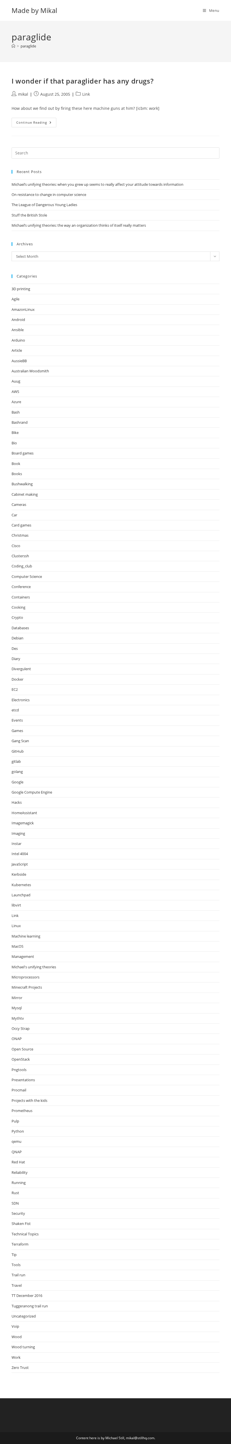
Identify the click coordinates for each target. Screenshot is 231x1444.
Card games (21, 525)
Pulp (15, 1121)
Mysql (17, 1007)
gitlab (16, 761)
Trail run (18, 1274)
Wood (17, 1336)
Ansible (18, 329)
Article (17, 350)
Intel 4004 (20, 853)
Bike (15, 432)
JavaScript (20, 864)
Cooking (18, 607)
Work (16, 1357)
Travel (17, 1285)
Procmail (19, 1090)
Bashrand (20, 422)
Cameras (19, 504)
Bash (16, 412)
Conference (21, 586)
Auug (16, 381)
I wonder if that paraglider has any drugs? (83, 81)
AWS (15, 391)
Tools (16, 1264)
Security (18, 1213)
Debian (17, 638)
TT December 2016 (27, 1295)
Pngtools (19, 1069)
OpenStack (21, 1059)
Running (19, 1182)
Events (17, 720)
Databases (20, 627)
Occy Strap (21, 1028)
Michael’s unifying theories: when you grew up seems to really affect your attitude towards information (97, 184)
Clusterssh (20, 555)
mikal (23, 94)
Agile (15, 299)
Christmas (20, 535)
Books (17, 473)
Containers (21, 597)
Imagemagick (23, 822)
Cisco (16, 545)
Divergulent (21, 668)
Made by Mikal (34, 10)
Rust (15, 1192)
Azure (16, 401)
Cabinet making (25, 494)
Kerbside (19, 874)
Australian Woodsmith (30, 370)
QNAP (17, 1151)
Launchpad (21, 894)
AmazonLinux (23, 309)
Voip (15, 1326)
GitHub (18, 751)
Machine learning (26, 936)
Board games (23, 453)
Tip (14, 1254)
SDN (15, 1203)
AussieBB (19, 360)
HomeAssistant (24, 812)
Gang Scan (20, 740)
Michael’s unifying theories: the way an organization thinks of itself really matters (79, 225)
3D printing (21, 288)
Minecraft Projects (27, 987)
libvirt (16, 905)
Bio (14, 442)
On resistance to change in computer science (49, 194)
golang (17, 771)
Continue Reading (36, 123)
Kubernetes (21, 884)
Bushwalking (22, 483)
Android (18, 319)
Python (18, 1131)
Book (16, 463)
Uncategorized (24, 1316)
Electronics (21, 699)
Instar (16, 843)
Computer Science (27, 576)
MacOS (17, 946)
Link (86, 94)
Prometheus (22, 1110)
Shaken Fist (21, 1223)
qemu (16, 1141)
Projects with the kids (29, 1100)
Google (17, 782)
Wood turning (23, 1346)
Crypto (17, 617)
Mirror (17, 997)
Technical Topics (25, 1234)
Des (15, 648)
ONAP (17, 1038)
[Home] (13, 46)
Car (14, 514)
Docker (17, 679)
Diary (16, 658)
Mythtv (18, 1018)
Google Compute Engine (32, 792)
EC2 (15, 689)
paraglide (28, 46)
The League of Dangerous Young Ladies (44, 204)
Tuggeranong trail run (30, 1305)
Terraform (20, 1244)
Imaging (18, 833)
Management (23, 956)
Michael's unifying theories (34, 966)
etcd (15, 710)
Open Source (22, 1049)
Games (17, 730)
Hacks (17, 802)
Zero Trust (20, 1367)
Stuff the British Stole (29, 215)
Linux (16, 925)
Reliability (20, 1172)
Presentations (23, 1079)
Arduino (18, 340)
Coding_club (22, 566)
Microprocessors (25, 977)
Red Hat (18, 1162)
